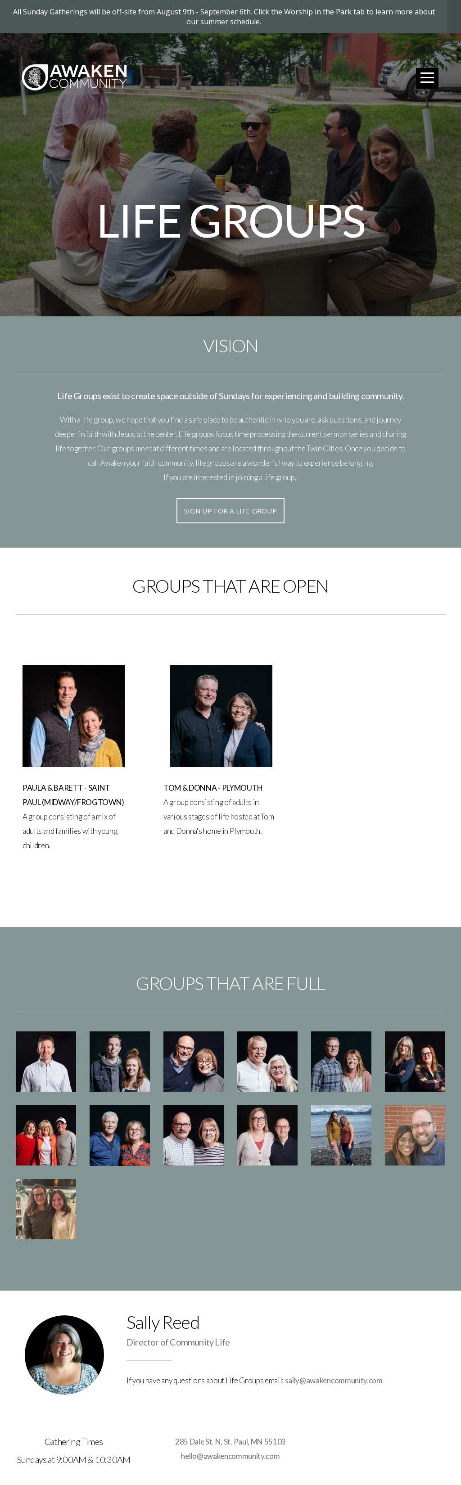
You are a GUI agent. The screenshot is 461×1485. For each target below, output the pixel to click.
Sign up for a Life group (230, 510)
